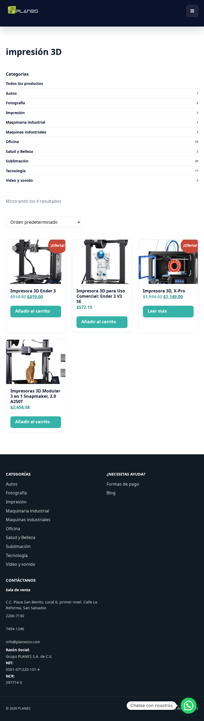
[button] (189, 706)
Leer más (157, 311)
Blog (111, 493)
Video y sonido (20, 564)
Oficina (13, 529)
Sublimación (18, 546)
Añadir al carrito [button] (32, 311)
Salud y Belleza (20, 537)
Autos (12, 484)
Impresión (16, 502)
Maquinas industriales (28, 520)
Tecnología (17, 555)
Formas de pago (123, 484)
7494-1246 (15, 628)
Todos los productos (24, 83)
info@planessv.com (23, 641)
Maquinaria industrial (27, 511)
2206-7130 (15, 615)
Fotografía (16, 493)
